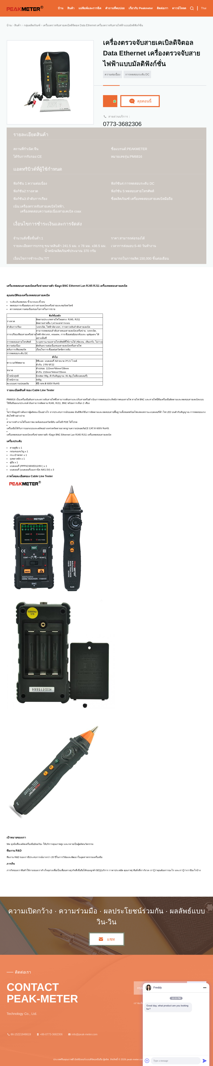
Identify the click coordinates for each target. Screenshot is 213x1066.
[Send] (204, 1060)
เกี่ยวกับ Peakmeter (141, 8)
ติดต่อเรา (162, 8)
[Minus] (205, 988)
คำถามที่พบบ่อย (115, 8)
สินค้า (71, 8)
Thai (203, 8)
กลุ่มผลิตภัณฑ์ (32, 25)
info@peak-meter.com (84, 1034)
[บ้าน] (25, 8)
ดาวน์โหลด (179, 8)
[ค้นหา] (192, 8)
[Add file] (147, 1060)
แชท (108, 101)
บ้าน (60, 8)
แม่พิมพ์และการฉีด (90, 8)
